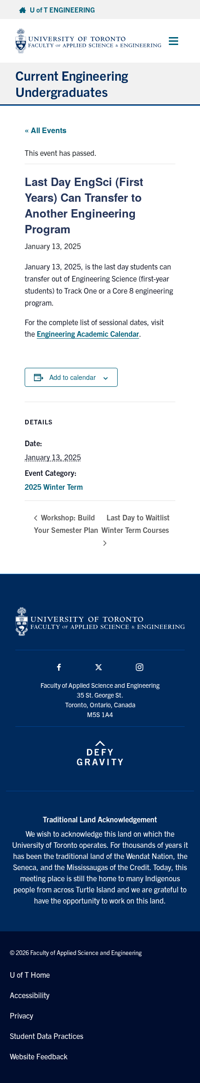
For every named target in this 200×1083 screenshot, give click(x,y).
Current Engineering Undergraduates (71, 83)
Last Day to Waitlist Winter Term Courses (135, 524)
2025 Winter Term (54, 486)
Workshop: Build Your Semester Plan (66, 523)
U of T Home (30, 974)
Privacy (21, 1015)
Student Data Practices (46, 1035)
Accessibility (29, 995)
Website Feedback (38, 1056)
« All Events (46, 130)
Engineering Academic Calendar (88, 333)
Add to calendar (72, 377)
